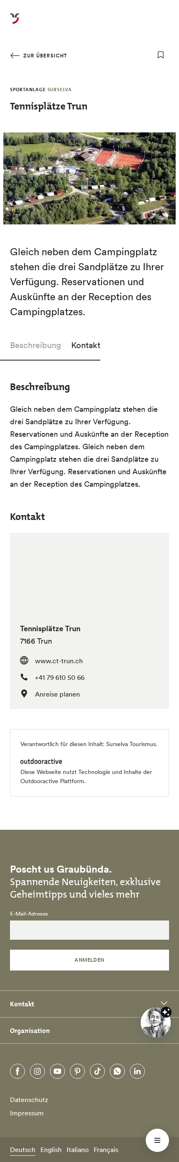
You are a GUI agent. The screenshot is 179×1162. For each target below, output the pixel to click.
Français (106, 1149)
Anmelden (89, 960)
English (51, 1149)
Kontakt (85, 345)
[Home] (14, 23)
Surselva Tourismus (131, 744)
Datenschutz (29, 1099)
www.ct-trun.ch (59, 661)
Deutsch (22, 1149)
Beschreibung (35, 345)
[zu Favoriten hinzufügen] (160, 55)
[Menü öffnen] (157, 1140)
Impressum (27, 1113)
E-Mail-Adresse (29, 914)
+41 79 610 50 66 (60, 677)
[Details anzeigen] (166, 1012)
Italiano (78, 1149)
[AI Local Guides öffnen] (156, 1023)
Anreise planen (57, 694)
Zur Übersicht (44, 55)
